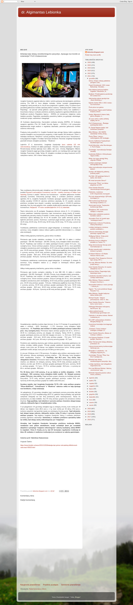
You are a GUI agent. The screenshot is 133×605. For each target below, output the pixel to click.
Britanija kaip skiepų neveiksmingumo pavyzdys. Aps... (100, 360)
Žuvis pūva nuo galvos (96, 107)
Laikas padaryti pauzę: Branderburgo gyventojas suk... (100, 312)
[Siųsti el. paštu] (60, 491)
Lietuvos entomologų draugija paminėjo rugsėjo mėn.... (98, 232)
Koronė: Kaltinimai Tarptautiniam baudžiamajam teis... (99, 141)
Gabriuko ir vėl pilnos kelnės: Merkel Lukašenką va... (101, 316)
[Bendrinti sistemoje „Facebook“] (66, 491)
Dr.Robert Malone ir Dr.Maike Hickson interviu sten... (98, 254)
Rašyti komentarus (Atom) (37, 589)
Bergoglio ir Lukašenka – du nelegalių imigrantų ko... (98, 351)
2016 (89, 419)
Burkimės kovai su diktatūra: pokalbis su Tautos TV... (98, 241)
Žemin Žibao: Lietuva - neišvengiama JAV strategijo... (99, 137)
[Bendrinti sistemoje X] (64, 491)
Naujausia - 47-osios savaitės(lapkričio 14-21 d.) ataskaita (49, 207)
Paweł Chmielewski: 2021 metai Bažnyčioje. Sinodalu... (99, 86)
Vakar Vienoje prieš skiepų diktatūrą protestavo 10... (100, 342)
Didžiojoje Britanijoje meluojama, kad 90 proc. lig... (99, 307)
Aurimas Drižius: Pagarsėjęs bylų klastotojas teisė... (99, 272)
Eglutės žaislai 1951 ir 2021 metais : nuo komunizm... (100, 103)
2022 (89, 73)
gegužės (92, 394)
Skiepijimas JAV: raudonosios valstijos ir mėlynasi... (98, 210)
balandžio (92, 397)
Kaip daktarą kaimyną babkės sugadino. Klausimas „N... (98, 90)
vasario (91, 402)
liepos (91, 389)
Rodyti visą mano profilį (92, 55)
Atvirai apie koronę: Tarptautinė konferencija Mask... (99, 206)
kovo (91, 400)
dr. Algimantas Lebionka (41, 12)
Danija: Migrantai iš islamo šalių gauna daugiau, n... (99, 115)
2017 (89, 417)
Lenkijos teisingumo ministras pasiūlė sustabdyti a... (98, 228)
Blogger (77, 597)
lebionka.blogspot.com (95, 52)
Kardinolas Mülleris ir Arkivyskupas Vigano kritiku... (100, 155)
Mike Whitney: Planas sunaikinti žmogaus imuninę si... (99, 281)
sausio (91, 405)
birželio (91, 391)
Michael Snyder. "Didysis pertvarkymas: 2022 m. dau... (99, 298)
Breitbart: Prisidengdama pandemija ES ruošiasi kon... (100, 94)
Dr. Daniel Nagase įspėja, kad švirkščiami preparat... (98, 128)
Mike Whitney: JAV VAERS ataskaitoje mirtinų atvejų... (98, 133)
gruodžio (92, 78)
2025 (89, 65)
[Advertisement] (66, 32)
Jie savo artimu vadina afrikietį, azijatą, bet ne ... (99, 119)
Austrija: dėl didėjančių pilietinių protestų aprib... (99, 172)
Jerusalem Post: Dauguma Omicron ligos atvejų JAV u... (100, 259)
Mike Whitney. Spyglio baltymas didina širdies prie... (99, 294)
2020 (89, 408)
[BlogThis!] (62, 491)
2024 (89, 68)
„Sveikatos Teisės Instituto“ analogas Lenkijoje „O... (97, 329)
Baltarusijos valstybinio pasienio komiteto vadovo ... (99, 215)
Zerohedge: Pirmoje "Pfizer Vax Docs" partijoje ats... (99, 356)
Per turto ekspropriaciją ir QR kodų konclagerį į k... (100, 197)
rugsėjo (91, 383)
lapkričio (92, 378)
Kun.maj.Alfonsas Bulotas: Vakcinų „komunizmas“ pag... (100, 369)
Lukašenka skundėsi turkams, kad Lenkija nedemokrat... (100, 276)
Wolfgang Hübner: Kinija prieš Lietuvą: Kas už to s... (98, 237)
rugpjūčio (92, 386)
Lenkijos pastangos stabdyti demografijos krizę (98, 163)
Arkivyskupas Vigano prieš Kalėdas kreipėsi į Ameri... (100, 110)
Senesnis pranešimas (71, 585)
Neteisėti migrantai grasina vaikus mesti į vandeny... (100, 373)
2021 (89, 76)
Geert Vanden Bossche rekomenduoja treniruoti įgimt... (100, 188)
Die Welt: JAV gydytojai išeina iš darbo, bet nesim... (99, 177)
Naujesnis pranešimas (30, 585)
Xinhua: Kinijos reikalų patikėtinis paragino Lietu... (99, 81)
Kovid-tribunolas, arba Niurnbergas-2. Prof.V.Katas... (100, 146)
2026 (89, 62)
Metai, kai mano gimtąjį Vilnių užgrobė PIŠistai (98, 159)
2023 (89, 70)
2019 (89, 411)
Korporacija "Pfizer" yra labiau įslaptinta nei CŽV (98, 184)
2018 (89, 414)
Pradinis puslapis (50, 585)
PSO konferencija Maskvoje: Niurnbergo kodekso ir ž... (98, 201)
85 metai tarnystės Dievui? (97, 180)
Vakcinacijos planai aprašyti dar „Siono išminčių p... (99, 99)
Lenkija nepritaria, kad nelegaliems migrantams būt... (100, 364)
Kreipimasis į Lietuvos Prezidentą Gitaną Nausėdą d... (99, 223)
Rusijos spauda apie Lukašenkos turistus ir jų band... (99, 250)
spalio (91, 380)
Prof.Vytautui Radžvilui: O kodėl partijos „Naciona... (99, 338)
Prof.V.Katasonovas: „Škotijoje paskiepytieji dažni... (98, 124)
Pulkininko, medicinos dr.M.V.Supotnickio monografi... (100, 192)
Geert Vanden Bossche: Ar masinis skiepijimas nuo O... (100, 267)
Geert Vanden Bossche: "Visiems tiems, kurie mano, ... (99, 303)
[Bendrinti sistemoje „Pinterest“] (68, 491)
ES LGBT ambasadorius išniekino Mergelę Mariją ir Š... (100, 320)
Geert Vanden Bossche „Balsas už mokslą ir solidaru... (100, 334)
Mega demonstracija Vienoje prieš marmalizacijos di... (100, 245)
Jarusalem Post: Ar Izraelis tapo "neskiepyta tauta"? (99, 219)
